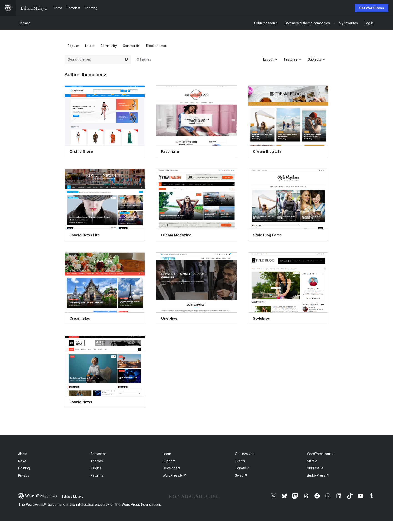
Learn (167, 454)
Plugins (96, 468)
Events (240, 461)
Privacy (23, 475)
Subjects (314, 59)
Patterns (97, 475)
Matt (312, 461)
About (22, 454)
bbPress (315, 468)
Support (169, 461)
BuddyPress (318, 475)
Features (290, 59)
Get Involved (244, 454)
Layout (268, 59)
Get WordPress (371, 8)
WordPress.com (321, 454)
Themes (24, 23)
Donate (242, 468)
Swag (241, 475)
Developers (171, 468)
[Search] (126, 59)
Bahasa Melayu (72, 496)
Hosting (24, 468)
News (22, 461)
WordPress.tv (175, 475)
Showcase (98, 454)
